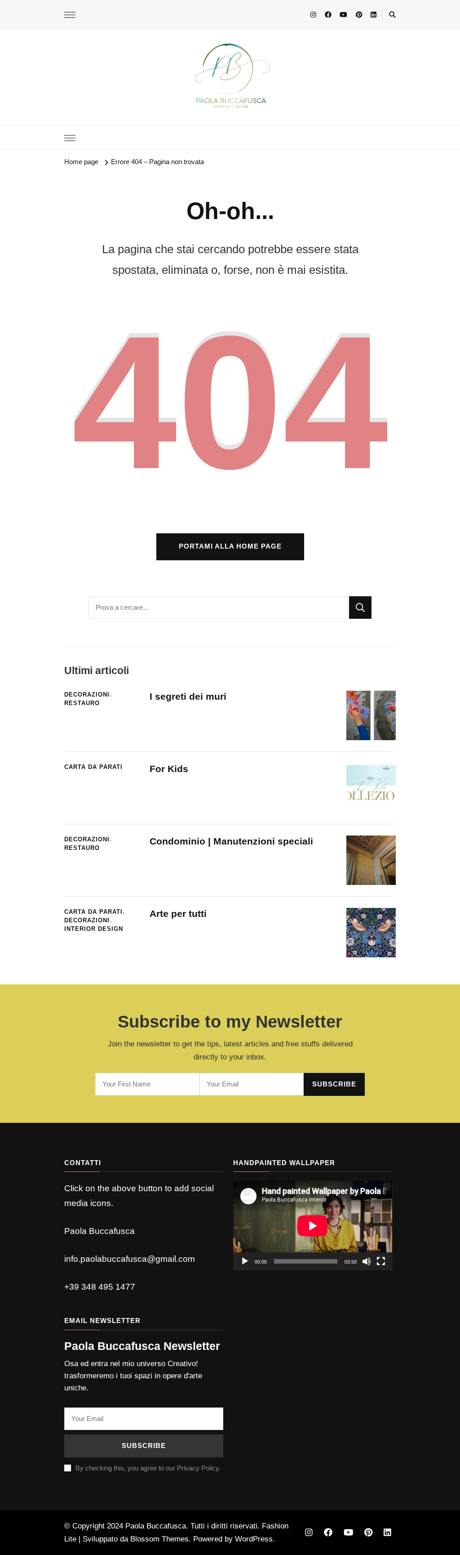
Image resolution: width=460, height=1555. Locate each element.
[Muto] (366, 1261)
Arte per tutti (178, 913)
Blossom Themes (159, 1539)
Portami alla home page (230, 546)
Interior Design (93, 929)
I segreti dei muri (189, 696)
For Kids (169, 769)
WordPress (254, 1539)
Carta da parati (93, 767)
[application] (312, 1225)
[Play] (244, 1261)
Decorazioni (87, 695)
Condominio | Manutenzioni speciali (231, 841)
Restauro (82, 703)
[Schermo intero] (380, 1261)
